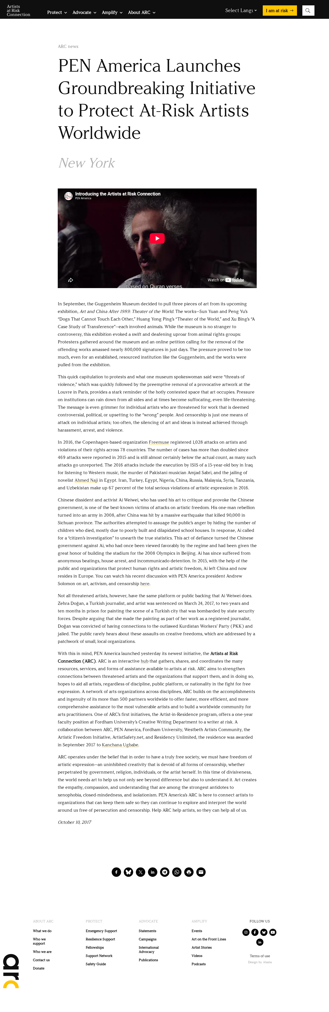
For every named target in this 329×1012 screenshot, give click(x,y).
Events (197, 931)
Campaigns (147, 939)
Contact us (41, 960)
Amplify (110, 13)
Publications (148, 960)
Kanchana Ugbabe (120, 744)
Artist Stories (202, 947)
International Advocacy (149, 949)
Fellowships (95, 947)
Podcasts (199, 964)
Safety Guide (96, 964)
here (145, 583)
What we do (42, 931)
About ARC (139, 13)
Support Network (99, 956)
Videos (197, 956)
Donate (38, 968)
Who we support (39, 941)
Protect (54, 13)
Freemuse (159, 442)
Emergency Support (101, 931)
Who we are (42, 952)
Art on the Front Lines (209, 939)
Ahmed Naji (86, 480)
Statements (147, 931)
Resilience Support (100, 939)
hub (144, 661)
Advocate (82, 13)
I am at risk (277, 10)
